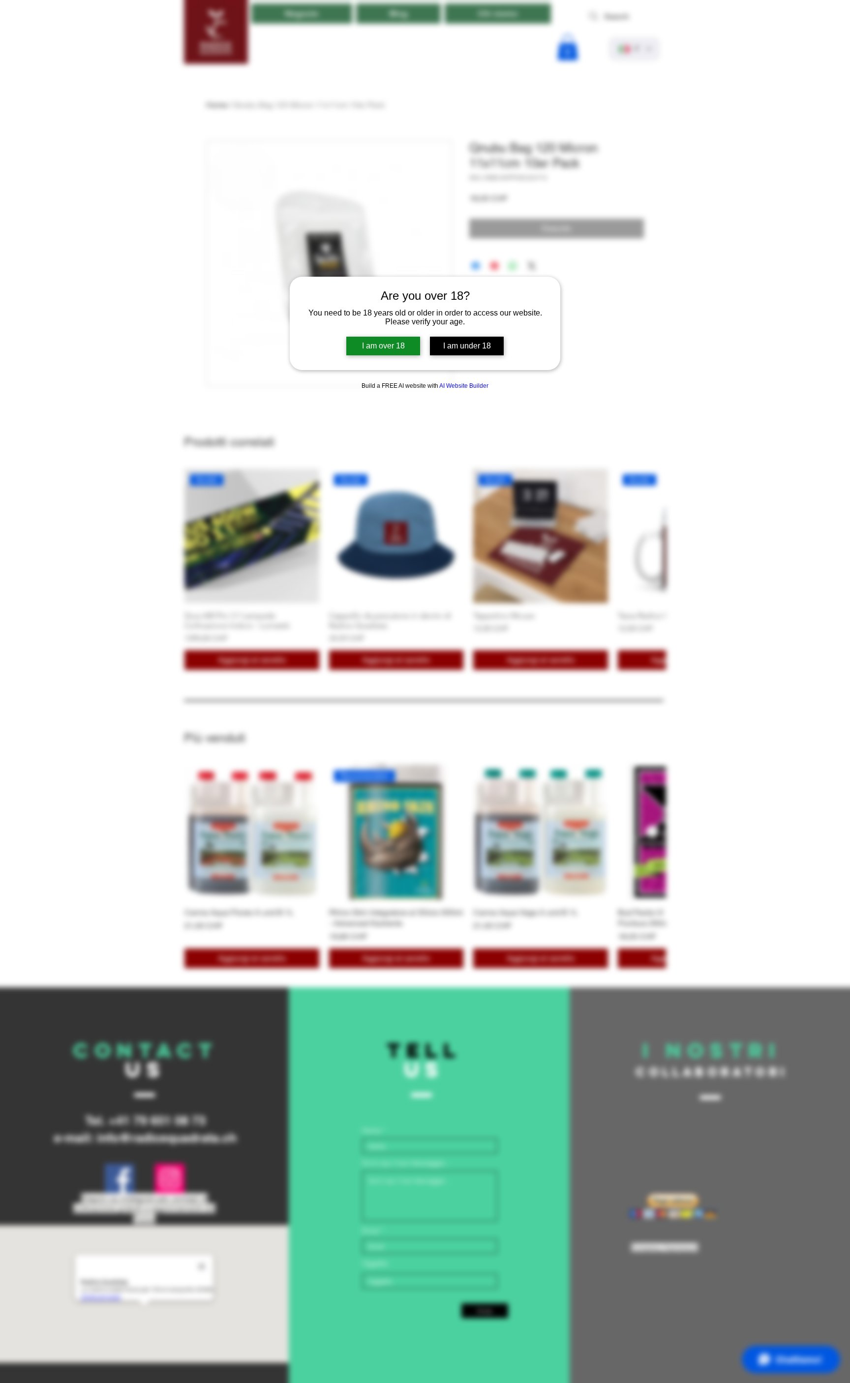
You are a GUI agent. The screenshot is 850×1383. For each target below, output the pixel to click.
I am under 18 (467, 346)
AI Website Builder (463, 385)
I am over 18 (383, 346)
